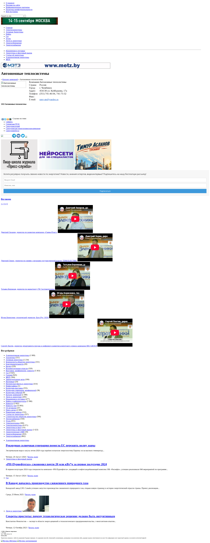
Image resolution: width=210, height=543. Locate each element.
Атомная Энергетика (14, 32)
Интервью (10, 382)
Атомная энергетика (14, 360)
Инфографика (11, 386)
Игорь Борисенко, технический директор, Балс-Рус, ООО (25, 317)
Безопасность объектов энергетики (20, 362)
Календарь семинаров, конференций (21, 390)
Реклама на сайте (13, 5)
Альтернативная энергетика (17, 57)
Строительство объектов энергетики (21, 417)
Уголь (8, 39)
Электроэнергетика (14, 30)
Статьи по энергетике (15, 414)
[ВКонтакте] (2, 119)
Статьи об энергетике (15, 55)
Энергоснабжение (13, 45)
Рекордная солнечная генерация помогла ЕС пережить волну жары (50, 445)
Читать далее (32, 457)
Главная (9, 28)
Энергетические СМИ (15, 432)
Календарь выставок (14, 388)
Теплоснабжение (13, 419)
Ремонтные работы (14, 412)
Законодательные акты (15, 379)
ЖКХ (8, 60)
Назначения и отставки (15, 51)
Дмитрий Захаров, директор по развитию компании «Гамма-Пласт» (29, 232)
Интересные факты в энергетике (19, 384)
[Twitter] (5, 119)
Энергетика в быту (14, 427)
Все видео (6, 199)
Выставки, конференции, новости (20, 371)
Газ (7, 36)
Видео (8, 366)
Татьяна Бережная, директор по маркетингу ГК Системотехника (28, 289)
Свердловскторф (13, 126)
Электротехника (12, 423)
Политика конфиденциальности (19, 9)
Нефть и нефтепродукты (16, 401)
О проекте (10, 3)
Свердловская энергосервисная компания (23, 128)
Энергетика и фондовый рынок (19, 53)
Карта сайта (4, 535)
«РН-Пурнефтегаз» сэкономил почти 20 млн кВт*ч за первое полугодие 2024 (56, 464)
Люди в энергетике (14, 41)
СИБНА (9, 122)
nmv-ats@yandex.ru (48, 99)
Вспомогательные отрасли (17, 368)
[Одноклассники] (8, 119)
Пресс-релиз (11, 410)
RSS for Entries (12, 12)
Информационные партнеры (18, 7)
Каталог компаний (10, 79)
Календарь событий (14, 392)
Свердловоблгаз (12, 131)
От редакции (11, 408)
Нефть (8, 34)
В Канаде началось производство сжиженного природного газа (47, 483)
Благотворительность (15, 364)
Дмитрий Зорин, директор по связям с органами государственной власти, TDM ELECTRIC (39, 261)
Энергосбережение (14, 43)
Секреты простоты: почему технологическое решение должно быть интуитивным (60, 516)
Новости (9, 403)
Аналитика (10, 358)
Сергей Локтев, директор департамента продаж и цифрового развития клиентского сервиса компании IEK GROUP (49, 346)
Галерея (9, 375)
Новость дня (11, 406)
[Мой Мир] (10, 119)
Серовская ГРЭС (13, 124)
